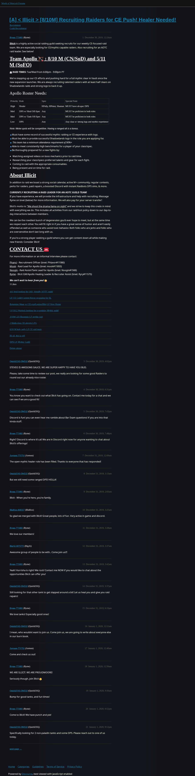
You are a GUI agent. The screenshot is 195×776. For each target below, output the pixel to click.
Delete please (16, 348)
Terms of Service (55, 766)
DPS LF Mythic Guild (20, 342)
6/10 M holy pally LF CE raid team (26, 329)
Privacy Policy (74, 766)
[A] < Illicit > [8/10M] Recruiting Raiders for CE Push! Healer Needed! (92, 20)
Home (11, 766)
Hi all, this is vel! (17, 336)
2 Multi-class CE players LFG (23, 323)
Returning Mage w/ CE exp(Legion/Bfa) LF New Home (35, 304)
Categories (23, 766)
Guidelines (38, 766)
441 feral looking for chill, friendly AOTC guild (31, 291)
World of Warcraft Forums (13, 3)
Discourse (27, 773)
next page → (16, 749)
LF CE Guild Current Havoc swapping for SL (30, 298)
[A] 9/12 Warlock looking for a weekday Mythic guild (34, 310)
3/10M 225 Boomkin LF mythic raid (26, 317)
